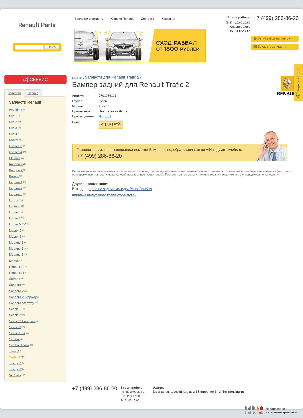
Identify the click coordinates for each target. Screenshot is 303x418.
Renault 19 (16, 266)
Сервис (33, 93)
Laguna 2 (15, 188)
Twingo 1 (15, 363)
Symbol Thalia (19, 345)
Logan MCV (17, 224)
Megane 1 (16, 242)
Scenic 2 (15, 315)
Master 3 (15, 236)
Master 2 (15, 230)
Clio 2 (13, 122)
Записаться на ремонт (275, 38)
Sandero (15, 284)
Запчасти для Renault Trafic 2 (112, 77)
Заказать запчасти (272, 47)
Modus (14, 260)
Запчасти (14, 93)
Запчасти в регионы (89, 18)
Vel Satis (15, 375)
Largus (14, 200)
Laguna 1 (15, 182)
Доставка (147, 18)
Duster (13, 140)
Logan (13, 212)
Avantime (15, 109)
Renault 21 (16, 272)
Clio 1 (13, 116)
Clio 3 (13, 128)
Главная (77, 77)
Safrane (14, 278)
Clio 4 (13, 134)
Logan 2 (15, 218)
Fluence (14, 158)
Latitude (14, 206)
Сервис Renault (122, 18)
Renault (105, 116)
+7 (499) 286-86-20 (276, 18)
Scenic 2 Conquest (22, 321)
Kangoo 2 (16, 170)
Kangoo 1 (16, 164)
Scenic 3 (15, 327)
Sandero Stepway (21, 303)
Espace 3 (15, 146)
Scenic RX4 (17, 333)
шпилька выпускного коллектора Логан (104, 195)
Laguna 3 (15, 194)
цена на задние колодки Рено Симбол (120, 189)
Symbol (14, 339)
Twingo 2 (15, 369)
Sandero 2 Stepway (23, 297)
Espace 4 (15, 152)
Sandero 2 (16, 291)
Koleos (14, 176)
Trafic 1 (14, 351)
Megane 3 (16, 254)
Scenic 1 (15, 309)
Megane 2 (16, 248)
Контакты (168, 18)
